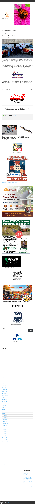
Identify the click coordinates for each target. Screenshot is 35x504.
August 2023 (4, 425)
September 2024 (5, 399)
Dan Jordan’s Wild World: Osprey (23, 137)
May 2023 (4, 431)
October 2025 (4, 373)
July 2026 (3, 354)
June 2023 (4, 429)
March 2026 (4, 362)
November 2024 (5, 395)
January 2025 (4, 391)
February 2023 (4, 437)
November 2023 (5, 419)
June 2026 (4, 356)
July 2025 (3, 379)
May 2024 (4, 407)
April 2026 (4, 360)
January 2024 (4, 415)
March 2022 (4, 459)
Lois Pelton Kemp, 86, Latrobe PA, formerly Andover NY (26, 473)
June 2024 (4, 405)
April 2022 (4, 457)
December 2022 (5, 441)
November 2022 (5, 443)
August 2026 (4, 352)
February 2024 (4, 413)
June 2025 (4, 381)
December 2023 (5, 417)
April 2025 (4, 385)
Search (3, 328)
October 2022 (4, 445)
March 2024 (4, 411)
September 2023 (5, 423)
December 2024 (5, 393)
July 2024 (3, 403)
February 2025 (4, 389)
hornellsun (5, 37)
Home (3, 30)
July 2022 (3, 451)
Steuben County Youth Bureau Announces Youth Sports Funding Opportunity (28, 491)
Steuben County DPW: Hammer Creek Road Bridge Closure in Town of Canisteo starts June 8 (9, 138)
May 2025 (4, 383)
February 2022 (4, 462)
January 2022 (4, 464)
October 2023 (4, 421)
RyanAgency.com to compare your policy (9, 182)
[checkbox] (1, 502)
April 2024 (4, 409)
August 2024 (4, 401)
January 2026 (4, 367)
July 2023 (3, 427)
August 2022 (4, 449)
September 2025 (5, 375)
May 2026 (4, 358)
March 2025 (4, 387)
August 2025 (4, 377)
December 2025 (5, 369)
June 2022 (4, 453)
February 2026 (4, 364)
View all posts (14, 115)
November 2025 (5, 371)
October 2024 (4, 397)
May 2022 (4, 455)
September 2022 (5, 447)
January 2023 (4, 439)
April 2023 (4, 433)
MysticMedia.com (9, 502)
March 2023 (4, 435)
